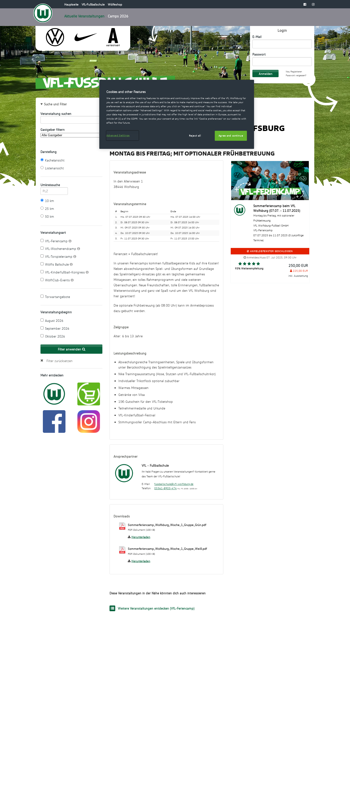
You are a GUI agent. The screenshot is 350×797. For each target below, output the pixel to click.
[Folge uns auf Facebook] (54, 421)
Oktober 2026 (55, 336)
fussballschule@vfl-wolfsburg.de (173, 484)
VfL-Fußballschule (93, 4)
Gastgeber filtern (52, 129)
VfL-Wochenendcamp (61, 249)
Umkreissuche (50, 185)
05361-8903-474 (165, 488)
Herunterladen (140, 537)
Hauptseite (71, 4)
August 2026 (54, 320)
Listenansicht (54, 168)
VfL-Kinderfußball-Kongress (65, 272)
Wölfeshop (115, 4)
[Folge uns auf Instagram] (88, 421)
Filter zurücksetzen (59, 361)
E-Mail (256, 37)
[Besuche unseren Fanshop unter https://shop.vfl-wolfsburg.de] (88, 393)
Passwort (259, 54)
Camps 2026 (118, 16)
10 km (49, 201)
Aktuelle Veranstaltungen (84, 16)
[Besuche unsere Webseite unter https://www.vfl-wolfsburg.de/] (54, 393)
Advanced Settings (118, 135)
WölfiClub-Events (58, 280)
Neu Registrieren (294, 71)
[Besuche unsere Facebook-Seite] (305, 4)
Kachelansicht (55, 160)
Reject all (195, 135)
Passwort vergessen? (296, 75)
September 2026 (57, 328)
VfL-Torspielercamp (59, 256)
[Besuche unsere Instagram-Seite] (313, 4)
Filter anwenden (70, 349)
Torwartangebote (57, 297)
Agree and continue (231, 135)
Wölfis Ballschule (57, 264)
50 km (49, 216)
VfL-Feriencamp (57, 241)
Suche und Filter (55, 104)
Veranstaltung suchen (55, 113)
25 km (49, 209)
